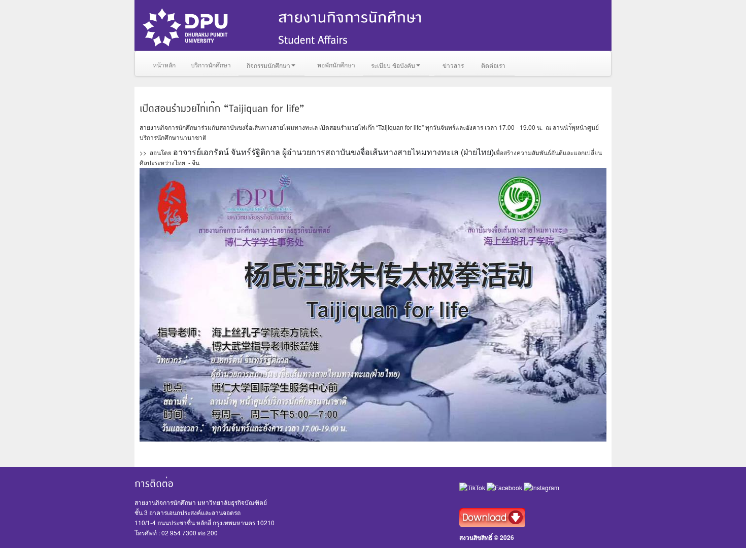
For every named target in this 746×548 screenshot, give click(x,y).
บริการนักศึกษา (211, 64)
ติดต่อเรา (493, 65)
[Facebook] (505, 487)
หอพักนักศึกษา (336, 64)
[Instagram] (541, 487)
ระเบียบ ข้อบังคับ (393, 65)
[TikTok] (473, 487)
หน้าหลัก (164, 64)
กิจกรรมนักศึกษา (268, 65)
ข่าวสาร (453, 65)
